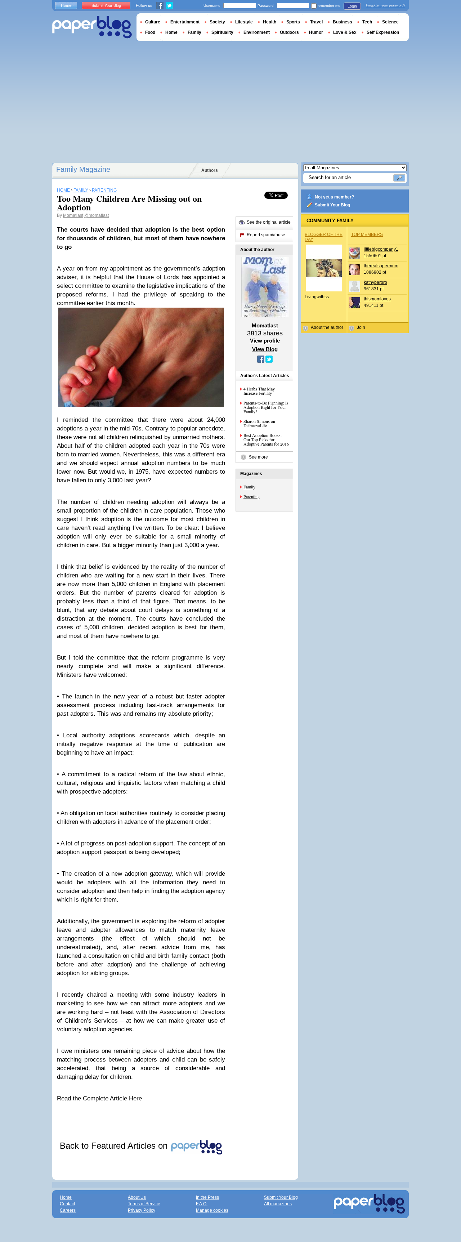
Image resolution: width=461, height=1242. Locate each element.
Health (269, 21)
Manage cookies (212, 1210)
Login (352, 6)
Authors (209, 170)
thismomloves (377, 298)
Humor (316, 32)
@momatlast (96, 215)
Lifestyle (244, 21)
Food (150, 32)
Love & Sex (345, 32)
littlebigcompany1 (381, 249)
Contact (67, 1203)
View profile (265, 341)
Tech (367, 21)
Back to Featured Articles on (115, 1146)
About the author (327, 327)
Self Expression (383, 32)
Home (66, 5)
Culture (152, 21)
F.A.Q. (201, 1203)
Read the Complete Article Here (99, 1098)
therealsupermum (381, 265)
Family (249, 487)
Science (390, 21)
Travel (316, 21)
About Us (137, 1197)
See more (258, 457)
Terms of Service (144, 1203)
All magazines (278, 1203)
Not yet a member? (334, 197)
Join (361, 327)
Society (217, 21)
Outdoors (289, 32)
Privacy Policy (141, 1210)
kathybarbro (375, 282)
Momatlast (73, 215)
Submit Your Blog (332, 204)
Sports (293, 21)
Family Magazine (83, 169)
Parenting (251, 496)
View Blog (265, 349)
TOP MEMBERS (367, 234)
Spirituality (222, 32)
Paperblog (92, 27)
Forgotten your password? (385, 5)
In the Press (207, 1197)
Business (342, 21)
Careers (68, 1210)
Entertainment (185, 21)
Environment (256, 32)
